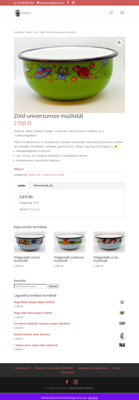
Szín (35, 32)
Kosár (116, 368)
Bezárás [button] (93, 397)
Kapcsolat (67, 372)
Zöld (42, 32)
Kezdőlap (19, 32)
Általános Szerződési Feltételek (54, 368)
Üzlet (28, 32)
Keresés (53, 286)
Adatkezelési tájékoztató (93, 368)
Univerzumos (49, 174)
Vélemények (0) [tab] (43, 185)
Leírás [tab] (21, 185)
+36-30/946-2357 (25, 2)
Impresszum (22, 368)
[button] (119, 42)
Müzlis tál (34, 174)
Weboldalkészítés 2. (81, 388)
